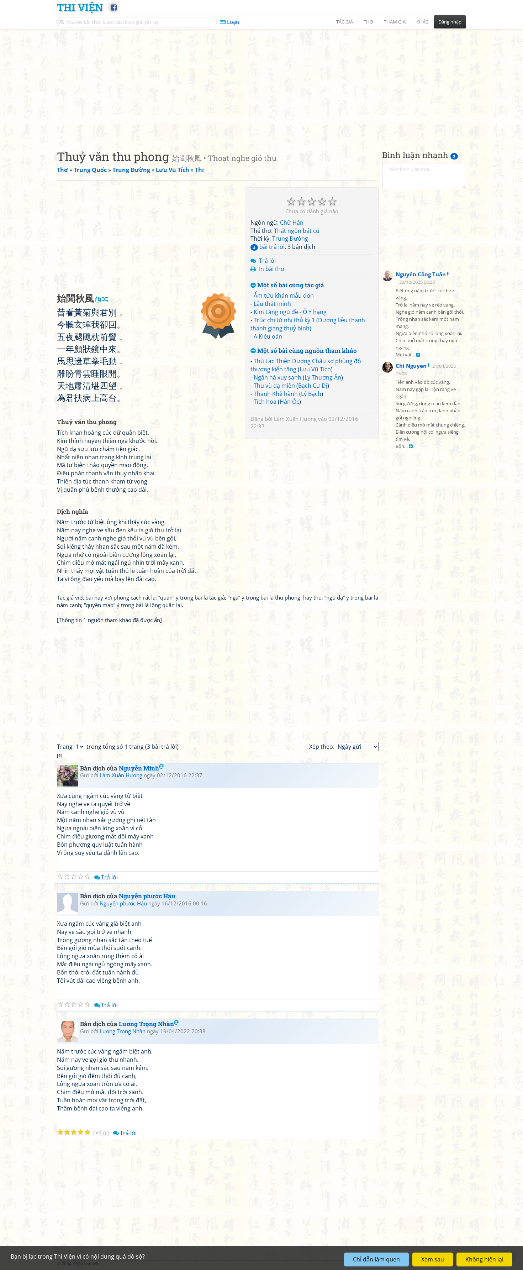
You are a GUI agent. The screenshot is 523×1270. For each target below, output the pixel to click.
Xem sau (432, 1259)
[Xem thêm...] (418, 355)
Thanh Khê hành (276, 394)
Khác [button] (422, 22)
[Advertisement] (261, 84)
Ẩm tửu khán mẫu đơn (284, 295)
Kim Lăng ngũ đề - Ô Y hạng (290, 312)
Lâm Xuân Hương (295, 418)
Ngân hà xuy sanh (277, 377)
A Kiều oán (268, 336)
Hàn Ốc (289, 402)
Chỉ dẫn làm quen (376, 1259)
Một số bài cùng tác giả (290, 285)
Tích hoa (265, 402)
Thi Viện (80, 7)
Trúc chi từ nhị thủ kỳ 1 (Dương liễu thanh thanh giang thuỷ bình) (307, 324)
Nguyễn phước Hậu (147, 896)
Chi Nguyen (411, 365)
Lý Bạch (311, 394)
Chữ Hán (291, 222)
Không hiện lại (484, 1259)
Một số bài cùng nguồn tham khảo (306, 350)
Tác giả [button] (344, 22)
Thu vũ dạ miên (274, 386)
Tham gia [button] (395, 22)
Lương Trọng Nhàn (146, 1024)
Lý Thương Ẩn (323, 377)
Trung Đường (290, 238)
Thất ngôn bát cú (296, 231)
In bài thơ (271, 269)
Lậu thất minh (272, 304)
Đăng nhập (449, 22)
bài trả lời (269, 247)
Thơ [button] (368, 22)
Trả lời (267, 261)
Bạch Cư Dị (312, 386)
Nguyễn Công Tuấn (421, 274)
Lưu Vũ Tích (315, 369)
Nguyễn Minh (139, 768)
